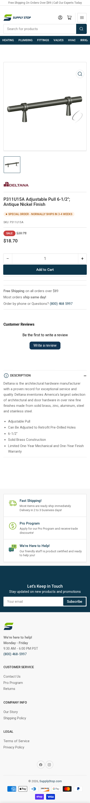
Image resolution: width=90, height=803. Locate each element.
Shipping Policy (14, 718)
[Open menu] (82, 17)
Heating (8, 40)
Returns (9, 689)
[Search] (81, 29)
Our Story (10, 712)
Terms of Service (16, 741)
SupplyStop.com (50, 781)
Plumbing (25, 40)
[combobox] (45, 29)
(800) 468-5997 (15, 654)
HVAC (72, 40)
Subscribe (74, 601)
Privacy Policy (13, 747)
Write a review (45, 345)
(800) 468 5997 (61, 304)
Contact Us (12, 676)
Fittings (43, 40)
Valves (58, 40)
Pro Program (13, 683)
